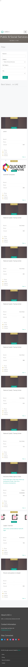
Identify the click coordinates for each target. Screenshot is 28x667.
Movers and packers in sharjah (11, 573)
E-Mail (5, 152)
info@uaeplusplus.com (6, 630)
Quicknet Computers (9, 174)
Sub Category (5, 65)
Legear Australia (8, 525)
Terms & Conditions (6, 660)
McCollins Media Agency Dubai (12, 476)
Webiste (6, 154)
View (23, 157)
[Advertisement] (14, 15)
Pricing (3, 657)
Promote (14, 127)
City (3, 71)
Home (3, 654)
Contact (3, 663)
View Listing (14, 118)
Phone (5, 150)
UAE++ (19, 650)
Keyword (4, 53)
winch (5, 131)
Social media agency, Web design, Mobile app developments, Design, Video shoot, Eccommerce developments (13, 481)
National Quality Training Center (12, 218)
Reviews (6, 155)
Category (4, 59)
